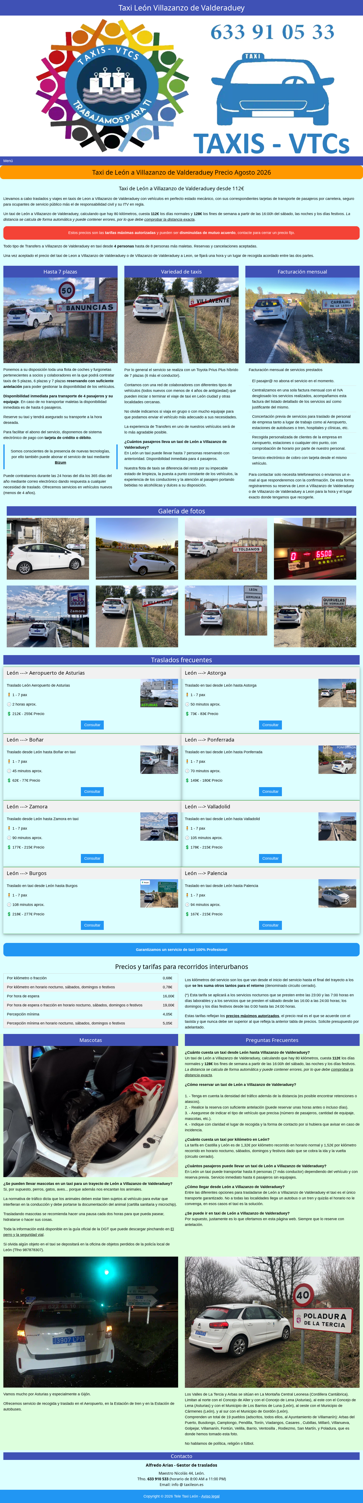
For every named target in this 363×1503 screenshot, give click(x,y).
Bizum (60, 462)
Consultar (92, 725)
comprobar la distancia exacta (169, 219)
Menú (8, 161)
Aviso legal (210, 1496)
